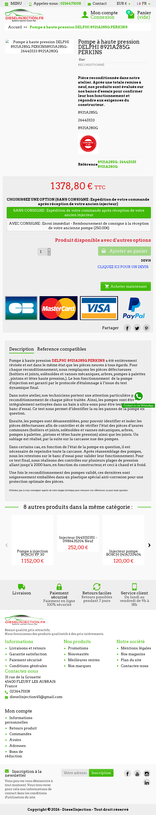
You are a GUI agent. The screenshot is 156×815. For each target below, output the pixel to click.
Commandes (20, 734)
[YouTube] (137, 773)
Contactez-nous (134, 666)
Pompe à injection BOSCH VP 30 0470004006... (32, 554)
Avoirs (15, 740)
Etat (82, 59)
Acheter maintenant (126, 286)
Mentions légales (136, 648)
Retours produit (23, 728)
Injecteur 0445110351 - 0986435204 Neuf (78, 539)
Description (21, 349)
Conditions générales (28, 666)
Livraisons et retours (27, 648)
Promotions (78, 648)
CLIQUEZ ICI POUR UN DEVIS (123, 267)
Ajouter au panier (128, 251)
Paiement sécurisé (25, 660)
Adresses (17, 746)
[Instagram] (146, 773)
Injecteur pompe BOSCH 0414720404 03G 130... (123, 554)
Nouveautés (78, 654)
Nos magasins (133, 654)
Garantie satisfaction (28, 654)
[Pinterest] (146, 327)
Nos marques (79, 666)
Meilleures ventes (84, 660)
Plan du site (131, 660)
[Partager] (127, 327)
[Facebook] (127, 773)
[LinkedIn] (146, 782)
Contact (100, 3)
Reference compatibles (61, 349)
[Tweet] (137, 327)
